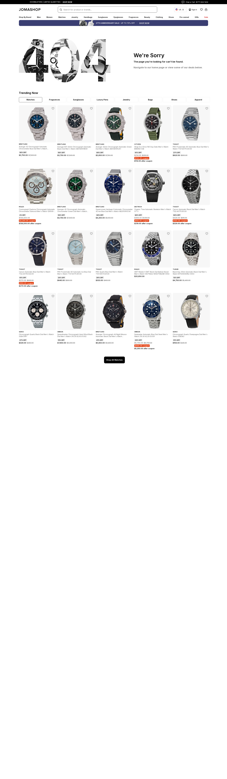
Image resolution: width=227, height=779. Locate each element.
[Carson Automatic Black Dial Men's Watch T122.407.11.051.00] (207, 171)
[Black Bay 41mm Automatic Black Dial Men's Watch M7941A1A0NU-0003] (207, 233)
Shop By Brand (25, 17)
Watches (62, 17)
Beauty (147, 17)
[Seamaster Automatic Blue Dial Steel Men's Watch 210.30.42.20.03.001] (168, 296)
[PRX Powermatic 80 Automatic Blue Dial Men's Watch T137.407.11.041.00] (207, 108)
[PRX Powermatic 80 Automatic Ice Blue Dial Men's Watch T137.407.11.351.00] (91, 233)
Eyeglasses (118, 17)
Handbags (88, 17)
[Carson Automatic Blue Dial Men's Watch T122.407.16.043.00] (53, 233)
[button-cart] (206, 9)
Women (49, 17)
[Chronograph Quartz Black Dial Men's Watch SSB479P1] (53, 296)
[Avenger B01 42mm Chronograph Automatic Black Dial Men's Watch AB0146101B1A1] (91, 108)
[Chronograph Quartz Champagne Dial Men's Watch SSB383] (207, 296)
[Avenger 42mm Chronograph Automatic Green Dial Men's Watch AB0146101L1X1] (130, 108)
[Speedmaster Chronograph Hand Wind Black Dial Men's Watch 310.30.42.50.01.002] (91, 296)
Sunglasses (103, 17)
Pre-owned (184, 17)
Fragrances (133, 17)
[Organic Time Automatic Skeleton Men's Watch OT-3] (168, 171)
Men (39, 17)
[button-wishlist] (201, 9)
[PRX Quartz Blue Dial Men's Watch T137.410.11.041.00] (130, 233)
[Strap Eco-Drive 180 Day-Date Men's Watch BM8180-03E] (168, 108)
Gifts (197, 17)
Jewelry (74, 17)
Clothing (159, 17)
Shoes (171, 17)
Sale (206, 17)
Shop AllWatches (114, 360)
